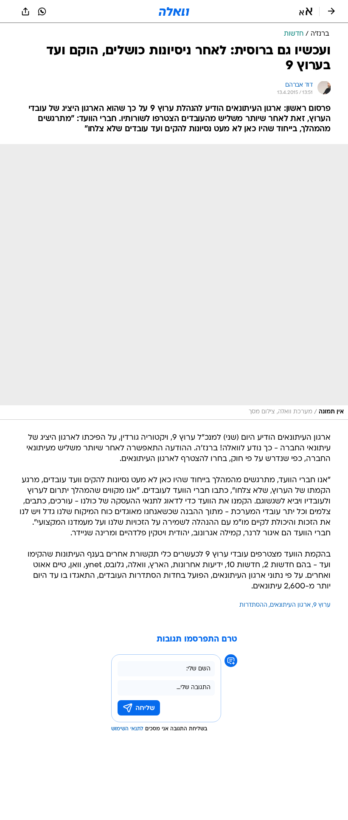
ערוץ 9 (322, 605)
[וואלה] (174, 11)
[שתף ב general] (25, 11)
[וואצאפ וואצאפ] (42, 11)
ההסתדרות (253, 605)
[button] (305, 11)
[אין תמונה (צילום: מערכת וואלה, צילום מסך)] (174, 282)
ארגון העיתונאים (290, 605)
